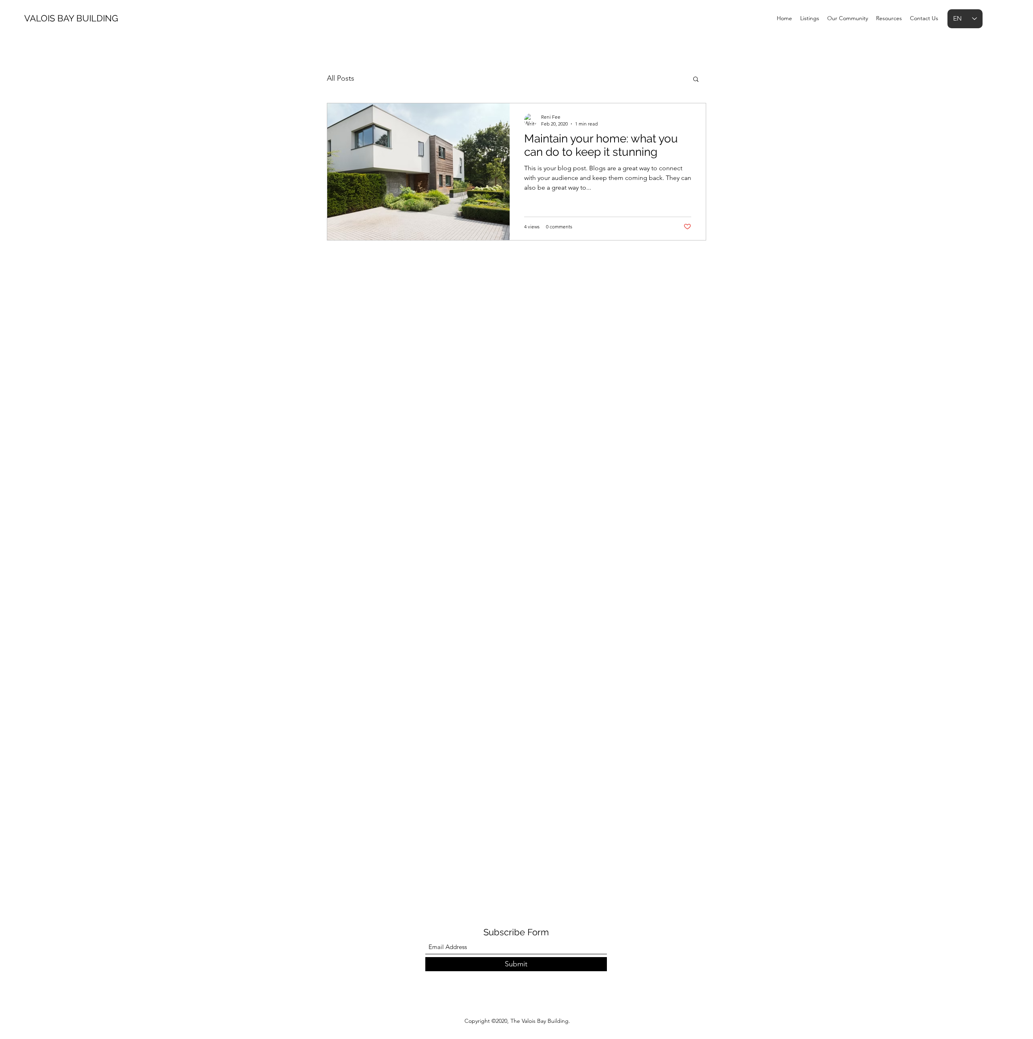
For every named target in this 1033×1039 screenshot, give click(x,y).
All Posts (340, 78)
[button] (696, 79)
